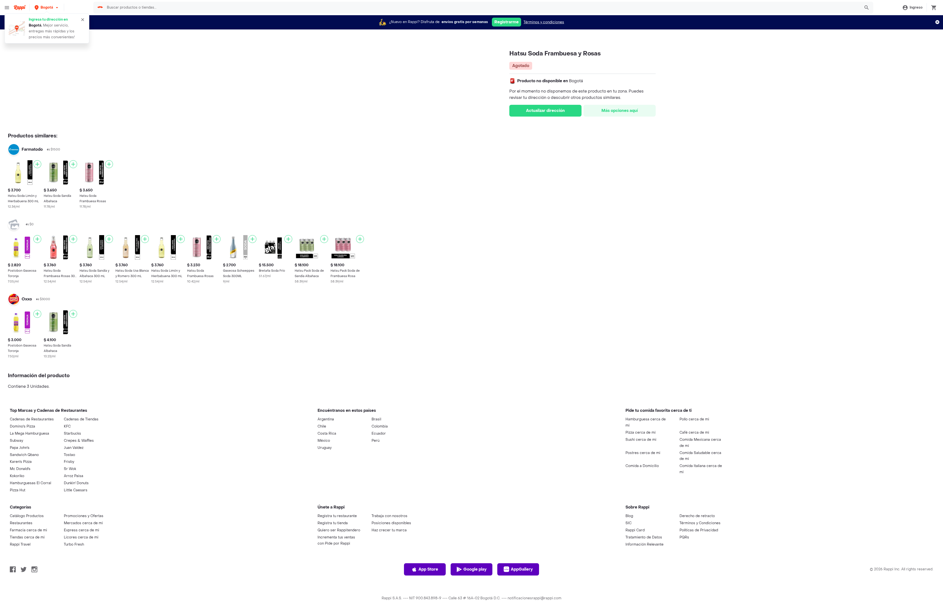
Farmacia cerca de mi (28, 530)
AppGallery (522, 569)
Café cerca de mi (694, 432)
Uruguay (325, 447)
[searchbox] (482, 7)
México (324, 440)
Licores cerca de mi (81, 537)
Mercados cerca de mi (83, 523)
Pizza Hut (17, 490)
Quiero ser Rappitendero (339, 530)
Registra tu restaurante (337, 516)
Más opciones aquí (619, 110)
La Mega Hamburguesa (29, 433)
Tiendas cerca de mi (27, 537)
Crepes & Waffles (79, 440)
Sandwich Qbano (24, 455)
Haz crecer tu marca (389, 530)
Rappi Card (635, 530)
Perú (375, 440)
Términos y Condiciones (700, 523)
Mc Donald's (20, 469)
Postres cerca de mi (642, 453)
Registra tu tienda (333, 523)
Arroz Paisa (73, 476)
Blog (629, 516)
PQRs (684, 537)
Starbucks (72, 433)
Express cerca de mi (81, 530)
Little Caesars (75, 490)
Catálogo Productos (27, 516)
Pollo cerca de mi (694, 419)
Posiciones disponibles (391, 523)
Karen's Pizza (21, 461)
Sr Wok (70, 469)
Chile (322, 426)
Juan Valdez (73, 447)
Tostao (69, 455)
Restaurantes (21, 523)
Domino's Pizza (22, 426)
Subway (16, 440)
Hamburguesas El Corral (30, 483)
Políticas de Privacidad (699, 530)
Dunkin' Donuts (76, 483)
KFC (67, 426)
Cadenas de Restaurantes (32, 419)
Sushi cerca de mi (640, 439)
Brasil (376, 419)
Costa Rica (327, 433)
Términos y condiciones (544, 22)
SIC (628, 523)
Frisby (69, 461)
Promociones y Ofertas (83, 516)
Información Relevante (644, 544)
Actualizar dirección (545, 110)
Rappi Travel (20, 544)
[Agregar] (37, 164)
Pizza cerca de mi (640, 432)
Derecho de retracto (697, 516)
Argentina (326, 419)
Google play (474, 569)
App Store (428, 569)
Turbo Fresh (74, 544)
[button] (47, 7)
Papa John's (19, 447)
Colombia (380, 426)
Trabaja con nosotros (389, 516)
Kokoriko (17, 476)
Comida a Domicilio (642, 466)
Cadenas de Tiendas (81, 419)
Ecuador (379, 433)
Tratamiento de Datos (643, 537)
